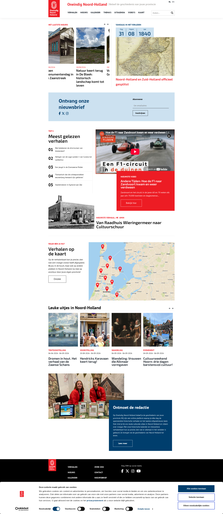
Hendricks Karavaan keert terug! (62, 360)
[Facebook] (122, 471)
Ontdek (57, 278)
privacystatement (95, 500)
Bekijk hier (131, 202)
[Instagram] (132, 471)
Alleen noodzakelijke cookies (196, 505)
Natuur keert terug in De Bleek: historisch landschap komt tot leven (62, 78)
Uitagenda (119, 12)
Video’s (131, 12)
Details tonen (144, 509)
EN (173, 2)
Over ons (99, 467)
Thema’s (107, 12)
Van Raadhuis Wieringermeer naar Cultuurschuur (128, 224)
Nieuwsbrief (100, 477)
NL (170, 2)
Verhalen (72, 12)
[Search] (172, 13)
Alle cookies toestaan (196, 488)
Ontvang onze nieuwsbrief (74, 103)
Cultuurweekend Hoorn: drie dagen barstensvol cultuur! (126, 361)
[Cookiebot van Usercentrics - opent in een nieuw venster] (22, 509)
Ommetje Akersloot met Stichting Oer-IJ (157, 360)
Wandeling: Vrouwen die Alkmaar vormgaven (94, 361)
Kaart (141, 12)
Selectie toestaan (196, 497)
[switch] (81, 509)
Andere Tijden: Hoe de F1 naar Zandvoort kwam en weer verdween (141, 184)
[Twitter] (127, 471)
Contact (98, 472)
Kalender (95, 12)
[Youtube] (139, 471)
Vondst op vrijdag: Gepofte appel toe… (93, 72)
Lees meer (122, 443)
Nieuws (84, 12)
